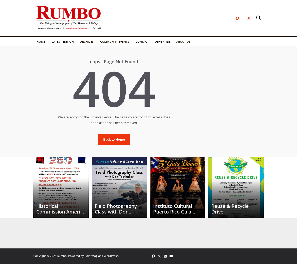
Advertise (162, 41)
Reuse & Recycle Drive (230, 209)
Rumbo (62, 256)
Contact (142, 41)
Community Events (114, 41)
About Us (183, 41)
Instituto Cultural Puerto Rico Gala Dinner (172, 209)
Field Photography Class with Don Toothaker (116, 209)
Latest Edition (63, 41)
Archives (87, 41)
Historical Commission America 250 (60, 209)
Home (41, 41)
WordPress (111, 256)
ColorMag (90, 256)
